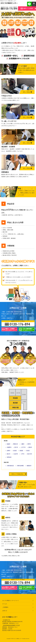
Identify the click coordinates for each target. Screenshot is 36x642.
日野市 (29, 444)
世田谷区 (9, 457)
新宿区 (21, 450)
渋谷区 (28, 450)
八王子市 (23, 447)
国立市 (8, 454)
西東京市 (15, 444)
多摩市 (8, 450)
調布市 (30, 447)
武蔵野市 (9, 447)
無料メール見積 (28, 8)
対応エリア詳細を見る (17, 474)
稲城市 (8, 444)
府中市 (16, 447)
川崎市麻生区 (10, 465)
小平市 (22, 454)
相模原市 (29, 465)
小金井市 (15, 454)
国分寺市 (29, 454)
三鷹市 (22, 444)
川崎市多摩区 (20, 465)
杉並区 (15, 450)
